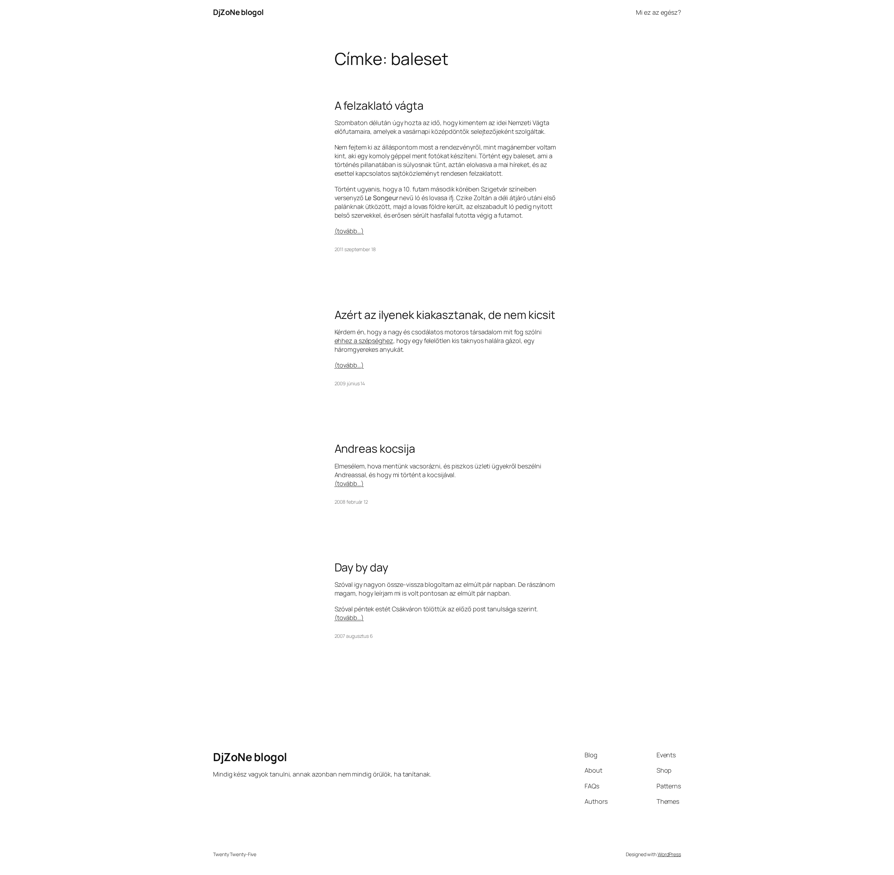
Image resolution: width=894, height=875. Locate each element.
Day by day (361, 567)
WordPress (669, 854)
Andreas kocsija (375, 448)
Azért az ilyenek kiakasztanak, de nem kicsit (445, 314)
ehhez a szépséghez (364, 340)
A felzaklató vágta (379, 105)
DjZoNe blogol (238, 12)
